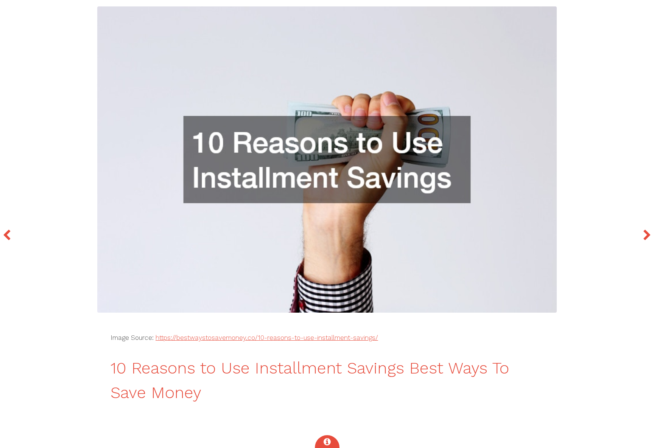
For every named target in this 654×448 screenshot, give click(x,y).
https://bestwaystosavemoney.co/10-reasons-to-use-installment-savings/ (267, 337)
